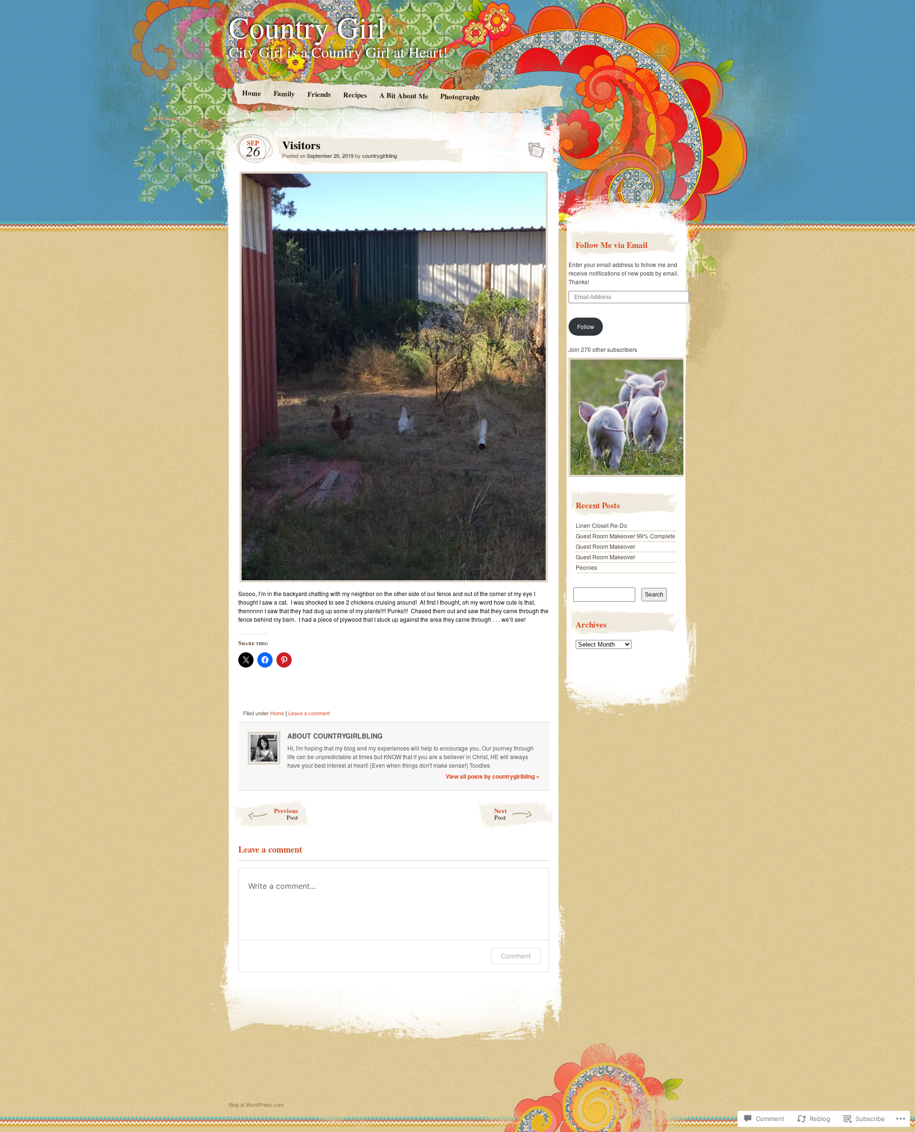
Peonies (586, 567)
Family (284, 93)
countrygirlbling (379, 155)
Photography (460, 96)
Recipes (354, 94)
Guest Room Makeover (605, 546)
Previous (286, 814)
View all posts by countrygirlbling (492, 776)
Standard (533, 147)
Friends (318, 94)
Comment (516, 956)
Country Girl (307, 26)
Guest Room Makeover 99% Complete (625, 536)
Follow (585, 326)
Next (500, 814)
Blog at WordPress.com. (257, 1104)
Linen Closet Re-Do (601, 525)
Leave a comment (309, 713)
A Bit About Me (403, 95)
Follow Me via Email (612, 245)
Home (251, 92)
